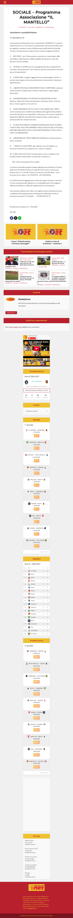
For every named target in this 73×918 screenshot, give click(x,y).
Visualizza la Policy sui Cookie (45, 915)
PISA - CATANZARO (36, 381)
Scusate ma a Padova (31, 865)
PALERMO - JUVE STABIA (36, 540)
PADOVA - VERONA (36, 712)
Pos (25, 568)
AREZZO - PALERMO (36, 724)
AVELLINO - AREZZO (36, 479)
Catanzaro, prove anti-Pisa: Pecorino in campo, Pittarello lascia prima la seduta (19, 279)
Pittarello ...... (28, 873)
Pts (47, 568)
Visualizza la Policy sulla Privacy (28, 915)
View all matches (44, 552)
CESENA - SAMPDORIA (36, 528)
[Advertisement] (36, 804)
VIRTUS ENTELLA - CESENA (36, 663)
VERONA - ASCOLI (36, 503)
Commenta (16, 268)
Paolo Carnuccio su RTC (31, 848)
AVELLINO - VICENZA (36, 700)
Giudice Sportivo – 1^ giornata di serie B (59, 262)
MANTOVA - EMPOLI (37, 736)
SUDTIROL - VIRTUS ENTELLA (36, 455)
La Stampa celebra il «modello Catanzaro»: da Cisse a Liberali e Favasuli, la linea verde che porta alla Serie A (51, 280)
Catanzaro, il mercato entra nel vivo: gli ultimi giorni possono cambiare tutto (19, 264)
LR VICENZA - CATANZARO (36, 430)
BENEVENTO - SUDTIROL (36, 761)
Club (29, 568)
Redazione (40, 27)
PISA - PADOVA (36, 516)
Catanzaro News (56, 258)
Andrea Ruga (43, 267)
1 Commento (31, 27)
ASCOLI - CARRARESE (36, 688)
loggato (16, 327)
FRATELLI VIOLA (29, 840)
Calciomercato (23, 258)
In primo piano (27, 260)
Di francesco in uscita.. (31, 857)
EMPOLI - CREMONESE (36, 491)
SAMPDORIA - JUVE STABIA (36, 676)
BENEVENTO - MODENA (36, 467)
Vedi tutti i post (11, 313)
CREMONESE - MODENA (37, 651)
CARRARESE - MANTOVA (36, 442)
